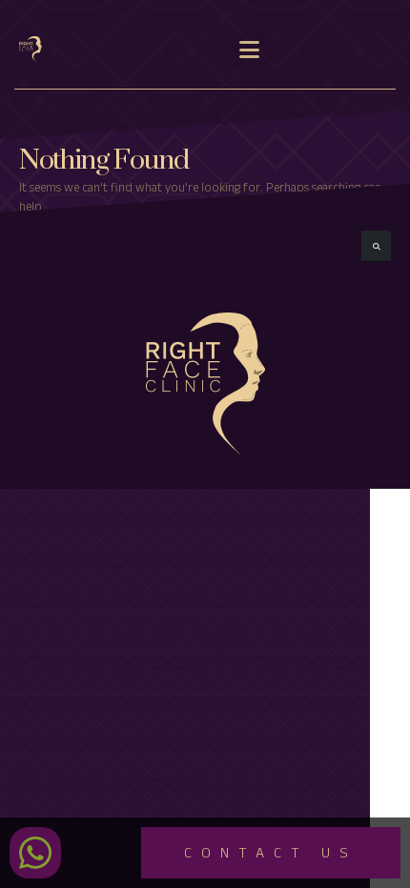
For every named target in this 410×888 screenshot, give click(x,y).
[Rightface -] (38, 50)
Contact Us (271, 855)
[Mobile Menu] (249, 49)
